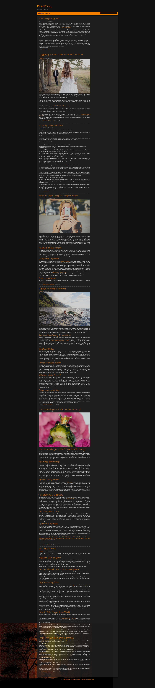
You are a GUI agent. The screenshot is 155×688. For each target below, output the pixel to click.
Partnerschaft (51, 120)
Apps (47, 284)
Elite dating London (43, 537)
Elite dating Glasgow (67, 537)
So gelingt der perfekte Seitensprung (52, 289)
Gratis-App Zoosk (65, 261)
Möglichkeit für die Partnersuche (61, 106)
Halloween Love (90, 679)
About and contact (43, 13)
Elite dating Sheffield (47, 538)
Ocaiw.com (44, 6)
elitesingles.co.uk (74, 585)
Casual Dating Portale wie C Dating (60, 340)
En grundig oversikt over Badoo (51, 125)
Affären (44, 284)
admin (41, 21)
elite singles (69, 482)
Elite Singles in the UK (47, 549)
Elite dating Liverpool (78, 537)
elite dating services (65, 640)
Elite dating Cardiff (69, 538)
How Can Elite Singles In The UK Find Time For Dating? (60, 409)
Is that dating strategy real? (49, 19)
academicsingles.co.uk (85, 585)
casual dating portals (66, 27)
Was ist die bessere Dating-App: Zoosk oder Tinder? (58, 196)
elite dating (45, 120)
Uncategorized (46, 49)
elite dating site (70, 498)
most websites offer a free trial (69, 618)
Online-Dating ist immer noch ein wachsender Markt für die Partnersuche (61, 55)
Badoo (66, 165)
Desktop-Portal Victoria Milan (59, 272)
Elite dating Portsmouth (49, 539)
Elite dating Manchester (58, 538)
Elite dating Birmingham (55, 537)
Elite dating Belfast (79, 538)
